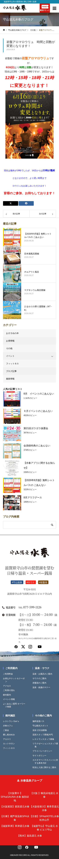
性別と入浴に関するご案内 (45, 767)
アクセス (8, 686)
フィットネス (12, 363)
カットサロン (10, 743)
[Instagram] (30, 648)
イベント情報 (10, 699)
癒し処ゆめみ (10, 734)
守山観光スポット (41, 726)
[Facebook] (16, 648)
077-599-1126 (29, 607)
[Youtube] (39, 648)
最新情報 (10, 379)
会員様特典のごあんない (37, 445)
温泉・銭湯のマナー (42, 687)
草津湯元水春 (14, 826)
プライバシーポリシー (43, 751)
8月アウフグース (33, 497)
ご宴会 (7, 730)
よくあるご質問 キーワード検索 (15, 705)
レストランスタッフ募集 (44, 739)
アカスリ (8, 739)
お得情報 (10, 341)
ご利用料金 (9, 674)
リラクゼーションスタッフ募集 (46, 745)
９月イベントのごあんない (38, 411)
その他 (9, 348)
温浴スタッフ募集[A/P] (44, 734)
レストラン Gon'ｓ (12, 721)
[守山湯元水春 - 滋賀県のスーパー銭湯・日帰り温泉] (14, 9)
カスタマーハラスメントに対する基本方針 (46, 761)
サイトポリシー (40, 755)
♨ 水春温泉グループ (29, 780)
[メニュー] (54, 8)
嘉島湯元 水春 (29, 835)
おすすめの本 (12, 333)
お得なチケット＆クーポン (15, 680)
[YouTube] (36, 848)
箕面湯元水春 (14, 806)
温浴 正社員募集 (41, 730)
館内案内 (8, 695)
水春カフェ (9, 726)
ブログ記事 (11, 371)
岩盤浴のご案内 (40, 683)
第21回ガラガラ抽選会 (36, 428)
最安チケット (44, 10)
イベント (10, 356)
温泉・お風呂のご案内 (43, 674)
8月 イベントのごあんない (39, 393)
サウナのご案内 (40, 678)
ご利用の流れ (10, 690)
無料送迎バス (39, 721)
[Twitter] (23, 648)
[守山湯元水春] (29, 554)
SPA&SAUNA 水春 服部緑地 (15, 797)
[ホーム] (4, 30)
